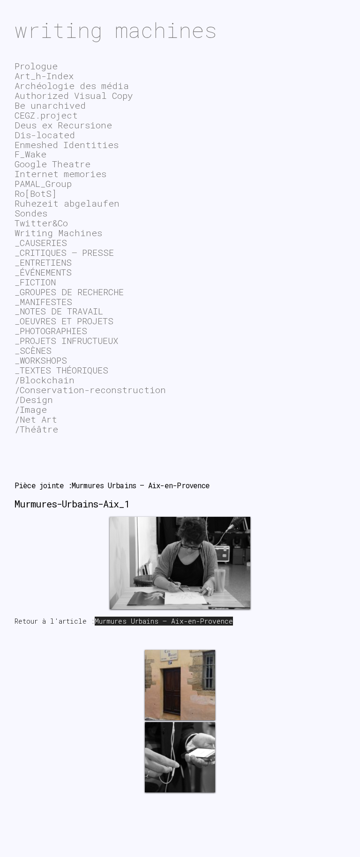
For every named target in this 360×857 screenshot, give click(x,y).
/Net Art (36, 419)
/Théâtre (36, 429)
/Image (31, 409)
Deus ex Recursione (63, 125)
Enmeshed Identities (67, 144)
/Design (34, 399)
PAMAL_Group (43, 183)
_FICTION (35, 282)
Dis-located (45, 135)
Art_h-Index (44, 76)
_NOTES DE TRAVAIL (59, 311)
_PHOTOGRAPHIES (51, 330)
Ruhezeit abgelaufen (67, 203)
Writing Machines (58, 232)
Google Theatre (52, 164)
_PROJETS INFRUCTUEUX (66, 340)
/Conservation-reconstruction (90, 389)
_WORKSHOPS (41, 360)
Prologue (36, 66)
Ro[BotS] (36, 193)
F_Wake (30, 154)
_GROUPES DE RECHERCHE (69, 292)
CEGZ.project (46, 115)
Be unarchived (50, 105)
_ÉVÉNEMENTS (43, 272)
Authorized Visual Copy (74, 95)
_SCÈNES (33, 350)
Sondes (31, 213)
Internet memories (60, 173)
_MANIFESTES (43, 301)
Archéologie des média (72, 85)
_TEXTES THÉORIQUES (61, 370)
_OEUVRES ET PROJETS (64, 321)
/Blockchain (45, 380)
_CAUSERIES (41, 242)
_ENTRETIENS (43, 262)
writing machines (116, 30)
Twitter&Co (41, 223)
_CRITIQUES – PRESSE (64, 252)
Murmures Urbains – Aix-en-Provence (164, 621)
